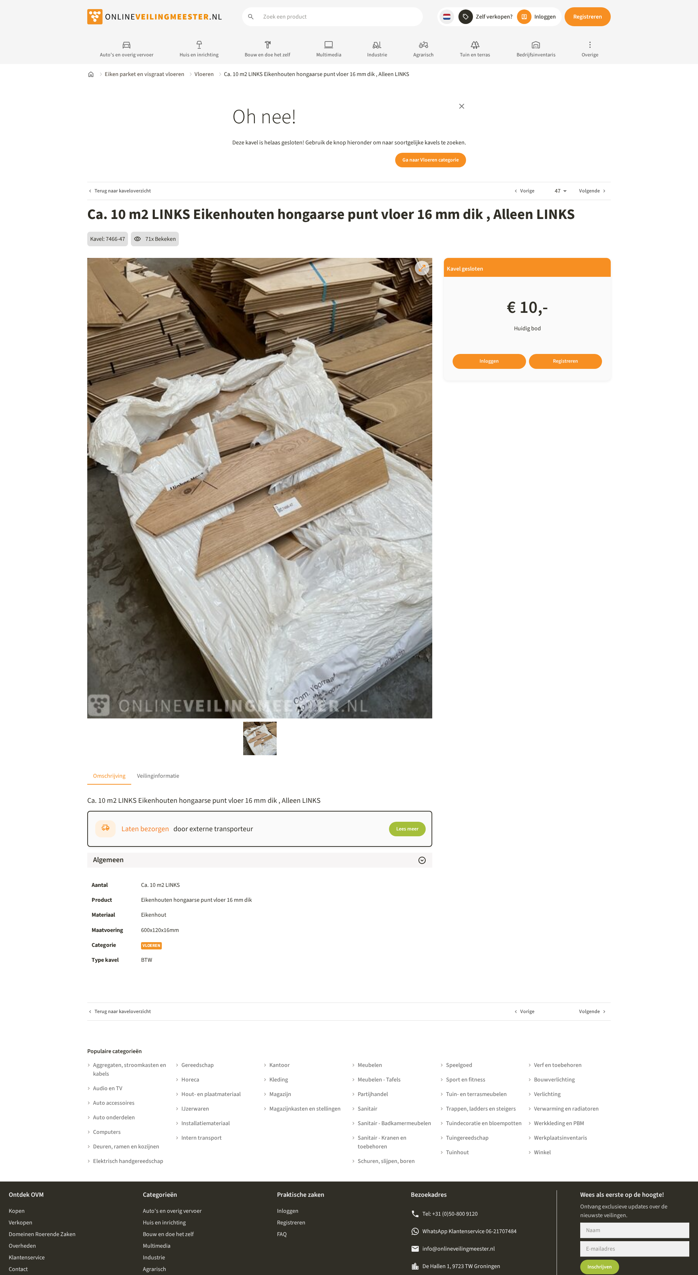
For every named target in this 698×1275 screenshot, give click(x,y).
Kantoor (279, 1065)
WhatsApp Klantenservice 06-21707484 (469, 1231)
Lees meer (407, 829)
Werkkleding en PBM (559, 1123)
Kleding (278, 1080)
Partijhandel (373, 1094)
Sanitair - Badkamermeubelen (394, 1123)
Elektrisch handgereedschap (128, 1161)
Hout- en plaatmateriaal (211, 1094)
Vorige (527, 191)
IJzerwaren (195, 1109)
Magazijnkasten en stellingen (305, 1109)
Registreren (587, 17)
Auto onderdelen (114, 1117)
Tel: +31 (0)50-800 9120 (450, 1214)
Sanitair (367, 1109)
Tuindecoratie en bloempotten (484, 1123)
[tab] (109, 776)
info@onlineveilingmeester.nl (458, 1249)
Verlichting (547, 1094)
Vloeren (204, 74)
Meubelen (370, 1065)
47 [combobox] (558, 191)
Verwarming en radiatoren (566, 1109)
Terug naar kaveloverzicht (123, 191)
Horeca (190, 1080)
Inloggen (489, 361)
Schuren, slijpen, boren (386, 1161)
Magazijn (280, 1094)
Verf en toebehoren (558, 1065)
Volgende (589, 191)
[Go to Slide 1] (260, 738)
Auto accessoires (114, 1103)
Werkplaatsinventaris (560, 1138)
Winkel (542, 1152)
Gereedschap (197, 1065)
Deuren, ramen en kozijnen (126, 1147)
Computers (107, 1132)
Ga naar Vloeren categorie (430, 160)
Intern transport (201, 1138)
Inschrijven (599, 1267)
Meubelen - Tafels (379, 1080)
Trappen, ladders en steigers (481, 1109)
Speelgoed (459, 1065)
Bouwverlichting (554, 1080)
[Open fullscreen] (422, 268)
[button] (447, 16)
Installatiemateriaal (205, 1123)
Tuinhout (457, 1152)
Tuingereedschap (467, 1138)
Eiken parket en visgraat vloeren (144, 74)
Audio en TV (107, 1088)
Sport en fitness (465, 1080)
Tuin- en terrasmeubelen (476, 1094)
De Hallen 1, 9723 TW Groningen (461, 1266)
